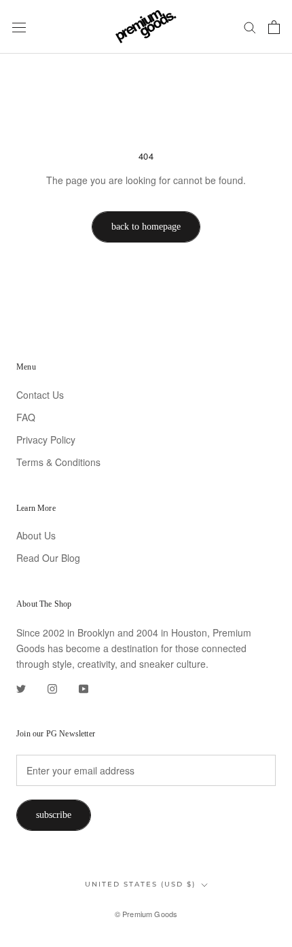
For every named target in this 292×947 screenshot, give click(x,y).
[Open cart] (274, 27)
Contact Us (40, 394)
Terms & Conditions (58, 462)
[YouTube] (83, 687)
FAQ (25, 417)
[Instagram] (52, 687)
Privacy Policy (45, 439)
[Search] (250, 27)
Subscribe (53, 815)
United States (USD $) (140, 884)
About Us (36, 535)
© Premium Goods (146, 913)
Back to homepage (146, 226)
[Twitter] (21, 687)
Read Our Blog (48, 558)
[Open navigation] (19, 27)
